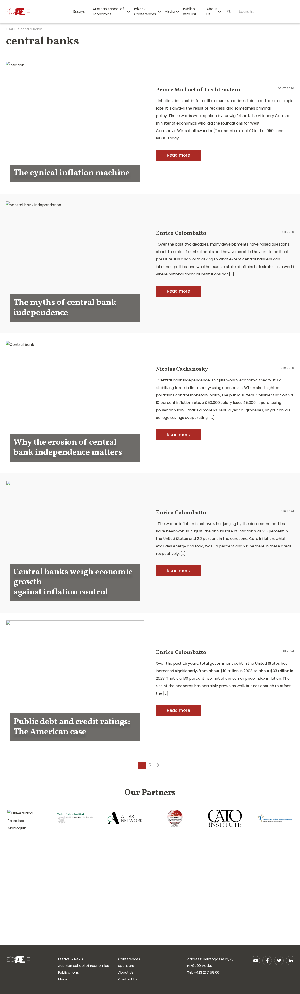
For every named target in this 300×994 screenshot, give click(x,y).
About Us (211, 11)
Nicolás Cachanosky (182, 369)
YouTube (255, 960)
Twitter (279, 960)
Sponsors (126, 965)
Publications (68, 972)
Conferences (129, 959)
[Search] (229, 11)
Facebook (267, 960)
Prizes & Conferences (145, 11)
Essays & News (70, 959)
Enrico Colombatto (181, 233)
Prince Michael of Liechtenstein (198, 90)
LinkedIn (290, 960)
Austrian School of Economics (108, 11)
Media (170, 11)
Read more (178, 155)
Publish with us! (189, 11)
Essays (79, 11)
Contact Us (127, 979)
